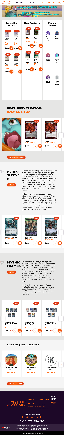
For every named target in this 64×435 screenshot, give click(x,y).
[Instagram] (32, 417)
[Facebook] (22, 417)
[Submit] (12, 2)
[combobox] (24, 2)
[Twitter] (27, 417)
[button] (61, 135)
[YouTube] (36, 417)
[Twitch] (41, 417)
